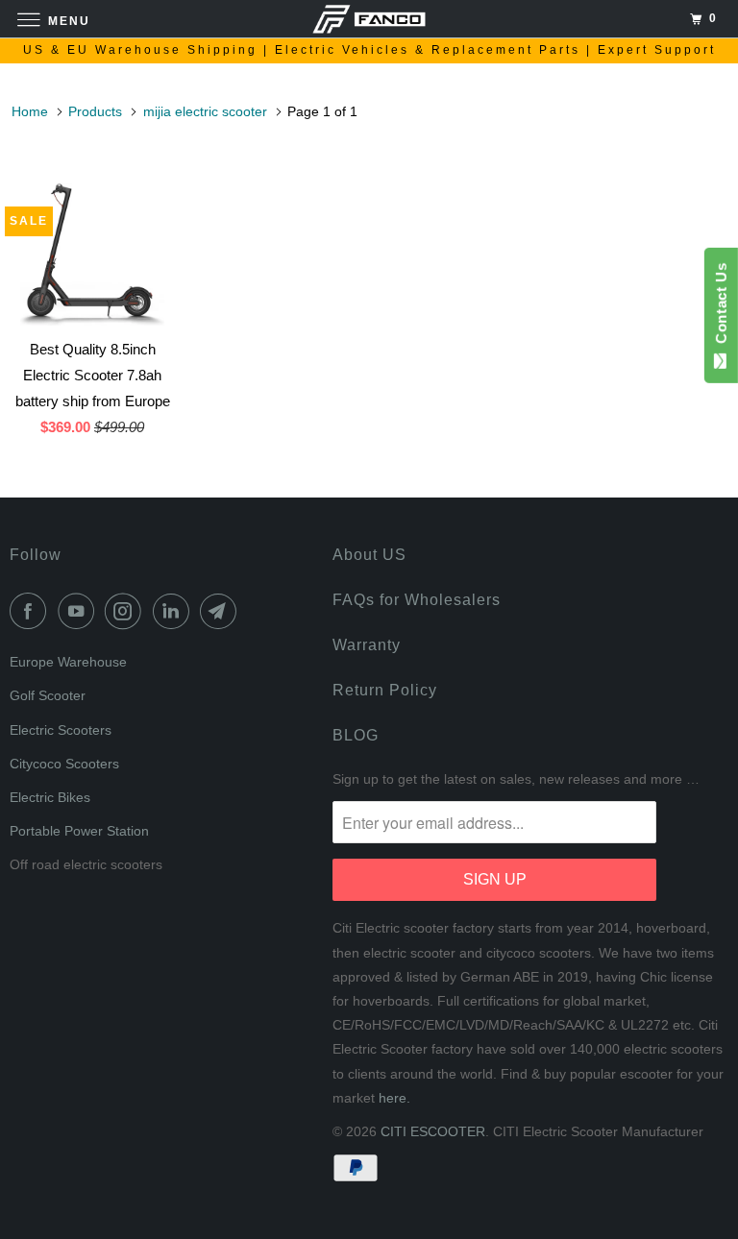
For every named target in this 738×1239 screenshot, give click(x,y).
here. (394, 1097)
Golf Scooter (48, 695)
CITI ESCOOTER (433, 1131)
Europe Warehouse (68, 661)
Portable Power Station (79, 830)
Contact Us (721, 307)
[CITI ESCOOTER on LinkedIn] (175, 611)
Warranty (366, 645)
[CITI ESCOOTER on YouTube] (80, 611)
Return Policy (384, 690)
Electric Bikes (50, 797)
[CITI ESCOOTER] (369, 18)
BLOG (355, 735)
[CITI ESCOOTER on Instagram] (127, 611)
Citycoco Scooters (64, 763)
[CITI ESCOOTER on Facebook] (32, 611)
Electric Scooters (60, 730)
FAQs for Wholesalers (416, 600)
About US (369, 555)
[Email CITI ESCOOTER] (222, 611)
